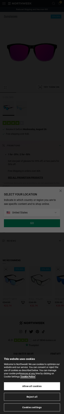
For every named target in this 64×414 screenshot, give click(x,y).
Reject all (32, 396)
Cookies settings (32, 407)
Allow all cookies (32, 386)
